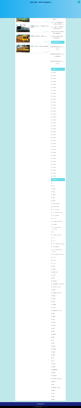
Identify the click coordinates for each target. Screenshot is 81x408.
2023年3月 (54, 173)
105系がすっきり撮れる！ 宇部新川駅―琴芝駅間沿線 (39, 46)
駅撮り (54, 393)
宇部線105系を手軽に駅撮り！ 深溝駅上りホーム (38, 36)
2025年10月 (54, 81)
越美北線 (54, 372)
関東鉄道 (54, 381)
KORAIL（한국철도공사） (56, 203)
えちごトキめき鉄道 (56, 215)
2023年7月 (54, 161)
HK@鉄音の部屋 (57, 56)
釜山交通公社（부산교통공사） (57, 378)
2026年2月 (54, 78)
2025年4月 (54, 99)
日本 (53, 340)
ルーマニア (54, 263)
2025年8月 (54, 87)
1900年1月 (54, 176)
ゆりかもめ (54, 260)
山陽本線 (54, 325)
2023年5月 (54, 167)
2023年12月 (54, 146)
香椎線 (54, 390)
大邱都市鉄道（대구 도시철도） (57, 310)
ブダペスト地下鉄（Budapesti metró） (58, 254)
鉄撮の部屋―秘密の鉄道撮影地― (41, 2)
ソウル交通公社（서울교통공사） (58, 221)
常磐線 (54, 328)
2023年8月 (54, 158)
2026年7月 (54, 72)
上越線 (54, 266)
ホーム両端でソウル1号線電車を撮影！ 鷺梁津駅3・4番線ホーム (58, 28)
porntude (57, 63)
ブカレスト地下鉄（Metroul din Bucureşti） (57, 250)
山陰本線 (54, 322)
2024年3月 (54, 137)
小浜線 (54, 319)
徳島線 (54, 331)
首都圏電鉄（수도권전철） (57, 387)
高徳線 (54, 396)
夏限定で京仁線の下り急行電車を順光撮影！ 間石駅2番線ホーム (58, 32)
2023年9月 (54, 155)
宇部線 (54, 313)
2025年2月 (54, 105)
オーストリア (55, 218)
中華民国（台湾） (55, 272)
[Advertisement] (40, 11)
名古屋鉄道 (54, 304)
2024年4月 (54, 134)
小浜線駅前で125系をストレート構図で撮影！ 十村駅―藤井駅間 (39, 26)
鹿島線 (54, 399)
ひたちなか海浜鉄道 (56, 246)
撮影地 (54, 337)
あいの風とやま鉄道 (56, 206)
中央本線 (54, 269)
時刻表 (54, 343)
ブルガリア (54, 257)
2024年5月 (54, 131)
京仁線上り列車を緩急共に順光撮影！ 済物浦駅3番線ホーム (58, 37)
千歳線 (54, 301)
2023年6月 (54, 164)
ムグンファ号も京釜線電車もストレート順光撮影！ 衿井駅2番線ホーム (58, 23)
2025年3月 (54, 102)
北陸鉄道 (54, 298)
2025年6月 (54, 93)
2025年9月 (54, 84)
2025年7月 (54, 90)
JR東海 (54, 197)
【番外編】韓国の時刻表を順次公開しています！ (57, 47)
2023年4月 (54, 170)
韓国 (53, 384)
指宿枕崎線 (54, 334)
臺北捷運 (54, 366)
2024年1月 (54, 143)
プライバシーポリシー (41, 4)
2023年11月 (54, 149)
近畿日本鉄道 (55, 375)
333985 (57, 49)
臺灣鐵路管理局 (55, 369)
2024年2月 (54, 140)
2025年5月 (54, 96)
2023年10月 (54, 152)
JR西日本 (54, 200)
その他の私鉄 (55, 224)
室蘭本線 (54, 316)
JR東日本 (54, 194)
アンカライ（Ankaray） (56, 209)
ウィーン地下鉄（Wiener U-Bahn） (58, 212)
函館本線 (54, 295)
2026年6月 (54, 75)
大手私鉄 (54, 307)
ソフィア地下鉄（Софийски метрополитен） (57, 228)
